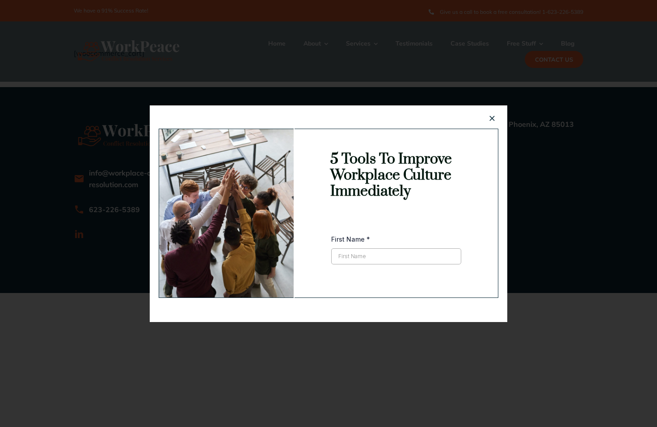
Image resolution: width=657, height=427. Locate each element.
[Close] (492, 118)
